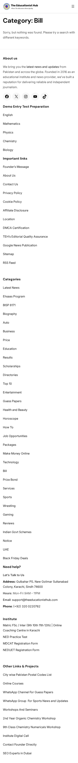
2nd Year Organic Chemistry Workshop (29, 718)
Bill (5, 471)
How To (8, 427)
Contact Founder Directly (20, 744)
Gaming (8, 514)
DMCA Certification (16, 228)
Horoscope (10, 418)
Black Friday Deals (15, 558)
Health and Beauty (15, 410)
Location (9, 219)
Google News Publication (20, 245)
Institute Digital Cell (16, 736)
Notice (7, 540)
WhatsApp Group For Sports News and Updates (35, 701)
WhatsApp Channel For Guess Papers (28, 692)
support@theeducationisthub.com (35, 600)
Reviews (8, 523)
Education (10, 349)
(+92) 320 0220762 (26, 606)
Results (8, 357)
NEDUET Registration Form (21, 650)
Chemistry (10, 141)
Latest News (11, 287)
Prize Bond (10, 479)
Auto (6, 322)
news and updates (46, 67)
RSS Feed (9, 263)
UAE (6, 549)
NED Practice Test (15, 637)
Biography (10, 314)
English (8, 115)
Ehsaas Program (14, 296)
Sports (7, 497)
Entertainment (12, 392)
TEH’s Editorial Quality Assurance (25, 236)
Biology (8, 150)
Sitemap (8, 254)
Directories (10, 375)
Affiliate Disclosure (15, 210)
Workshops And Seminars (20, 709)
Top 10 (7, 383)
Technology (11, 462)
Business (9, 331)
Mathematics (11, 123)
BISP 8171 (9, 305)
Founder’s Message (16, 167)
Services (9, 488)
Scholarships (11, 366)
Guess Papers (12, 401)
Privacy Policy (12, 193)
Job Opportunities (15, 436)
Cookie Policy (12, 201)
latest (30, 67)
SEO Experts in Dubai (17, 753)
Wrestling (9, 506)
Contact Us (10, 184)
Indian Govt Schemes (17, 532)
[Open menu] (73, 6)
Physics (8, 132)
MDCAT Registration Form (20, 643)
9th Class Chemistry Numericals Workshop (32, 727)
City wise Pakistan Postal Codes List (27, 674)
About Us (9, 175)
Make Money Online (16, 453)
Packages (9, 444)
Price (6, 340)
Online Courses (13, 683)
